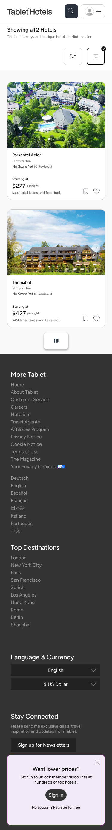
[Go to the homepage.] (29, 11)
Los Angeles (23, 595)
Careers (19, 407)
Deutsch (20, 478)
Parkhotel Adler (26, 155)
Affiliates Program (30, 429)
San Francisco (26, 580)
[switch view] (56, 340)
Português (21, 523)
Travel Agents (25, 422)
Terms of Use (25, 451)
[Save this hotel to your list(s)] (86, 191)
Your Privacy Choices (33, 466)
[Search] (71, 11)
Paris (16, 572)
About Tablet (24, 392)
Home (17, 384)
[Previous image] (16, 120)
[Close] (97, 763)
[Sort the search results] (96, 56)
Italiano (18, 516)
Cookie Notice (26, 444)
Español (19, 493)
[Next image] (96, 120)
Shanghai (20, 624)
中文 (15, 531)
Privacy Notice (26, 437)
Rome (17, 610)
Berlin (17, 617)
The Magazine (26, 459)
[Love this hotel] (96, 191)
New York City (26, 565)
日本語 (18, 508)
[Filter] (73, 56)
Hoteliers (20, 414)
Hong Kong (23, 602)
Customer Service (30, 399)
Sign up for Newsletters (43, 745)
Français (19, 500)
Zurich (17, 587)
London (19, 557)
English (18, 485)
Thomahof (21, 282)
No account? (56, 807)
